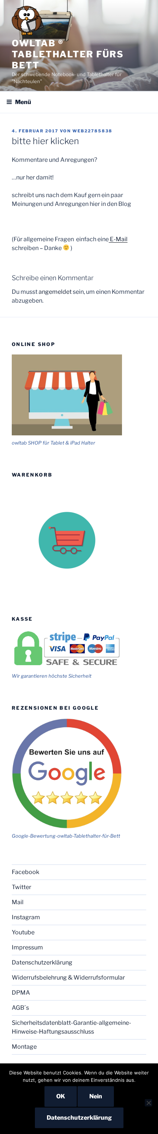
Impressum (27, 947)
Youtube (23, 932)
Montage (24, 1046)
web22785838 (92, 130)
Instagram (26, 917)
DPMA (21, 992)
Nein (95, 1096)
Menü (23, 102)
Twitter (21, 887)
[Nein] (148, 1102)
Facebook (25, 872)
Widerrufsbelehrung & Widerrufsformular (68, 977)
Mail (18, 902)
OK (60, 1096)
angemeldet (55, 291)
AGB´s (20, 1007)
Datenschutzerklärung (42, 962)
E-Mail (118, 239)
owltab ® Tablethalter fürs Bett (68, 54)
